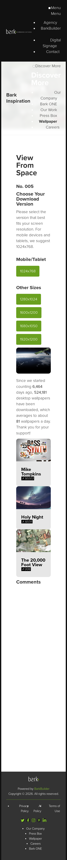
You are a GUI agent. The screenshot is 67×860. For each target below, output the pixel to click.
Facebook (28, 820)
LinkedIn (44, 820)
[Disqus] (33, 626)
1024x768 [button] (28, 271)
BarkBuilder (41, 789)
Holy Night (32, 517)
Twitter (23, 820)
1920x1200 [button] (29, 339)
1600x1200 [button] (29, 312)
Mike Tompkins (31, 472)
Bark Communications (33, 779)
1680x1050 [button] (29, 326)
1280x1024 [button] (28, 299)
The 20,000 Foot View (33, 562)
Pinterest (39, 820)
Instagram (34, 820)
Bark (19, 31)
